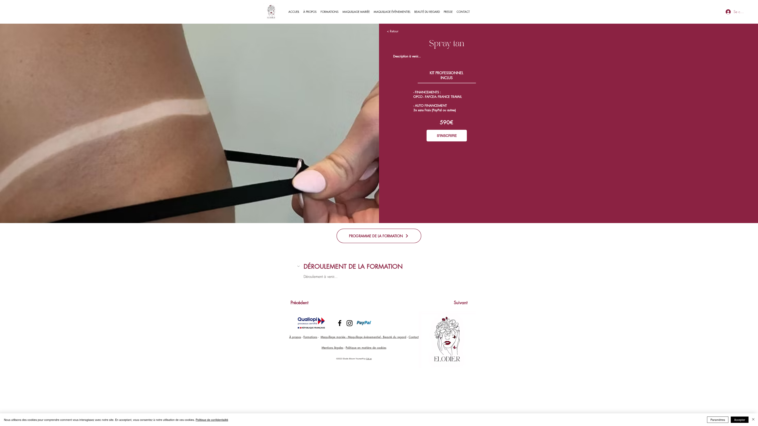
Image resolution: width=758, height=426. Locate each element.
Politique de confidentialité (212, 420)
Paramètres (717, 420)
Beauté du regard (394, 337)
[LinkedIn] (350, 323)
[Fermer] (753, 420)
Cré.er (369, 359)
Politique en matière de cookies (366, 347)
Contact (414, 337)
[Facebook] (340, 323)
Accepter (739, 420)
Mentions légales (332, 347)
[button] (379, 267)
